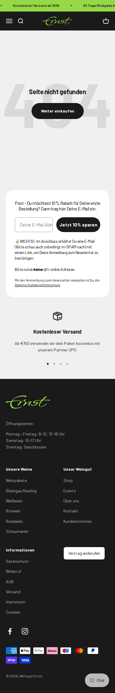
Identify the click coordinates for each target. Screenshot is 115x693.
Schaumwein (17, 531)
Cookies (13, 612)
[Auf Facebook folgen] (10, 631)
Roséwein (14, 521)
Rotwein (13, 510)
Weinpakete (16, 480)
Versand (13, 591)
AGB (10, 581)
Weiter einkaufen (57, 110)
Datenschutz (17, 561)
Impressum (15, 601)
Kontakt (70, 510)
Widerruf (13, 571)
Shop (68, 480)
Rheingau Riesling (21, 490)
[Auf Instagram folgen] (25, 631)
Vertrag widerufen (84, 553)
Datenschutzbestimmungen (37, 285)
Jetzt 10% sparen (78, 224)
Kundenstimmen (77, 521)
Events (69, 490)
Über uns (71, 500)
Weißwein (14, 500)
